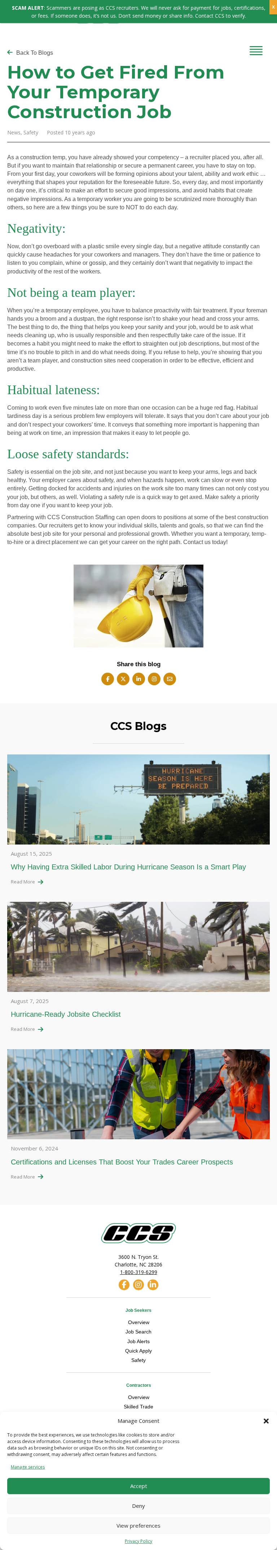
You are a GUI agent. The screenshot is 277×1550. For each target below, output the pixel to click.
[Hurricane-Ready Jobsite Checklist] (138, 948)
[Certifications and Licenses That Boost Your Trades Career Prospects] (138, 1096)
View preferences (138, 1525)
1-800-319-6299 (138, 1272)
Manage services (28, 1467)
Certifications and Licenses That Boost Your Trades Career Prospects (122, 1162)
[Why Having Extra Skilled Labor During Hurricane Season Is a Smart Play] (138, 801)
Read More (23, 881)
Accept (138, 1485)
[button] (266, 1421)
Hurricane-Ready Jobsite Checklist (66, 1014)
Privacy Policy (138, 1541)
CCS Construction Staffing (81, 517)
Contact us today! (205, 542)
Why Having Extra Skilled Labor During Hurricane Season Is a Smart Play (128, 867)
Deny (138, 1505)
